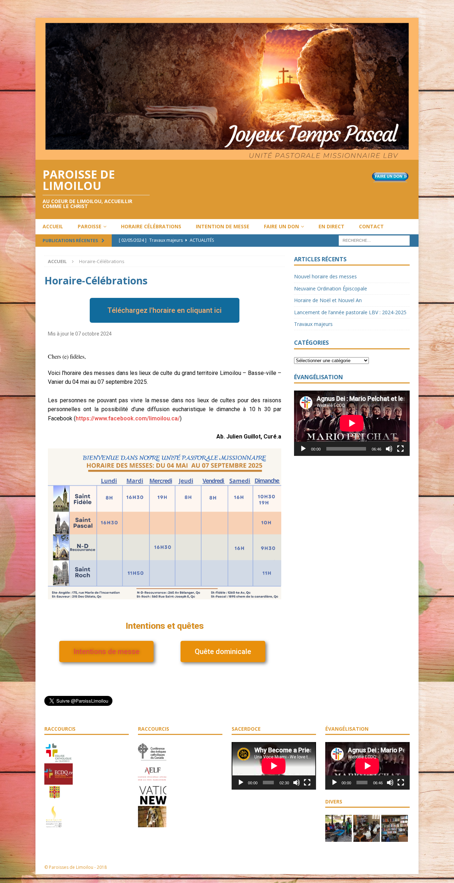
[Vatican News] (152, 802)
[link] (128, 418)
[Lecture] (303, 448)
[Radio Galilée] (53, 824)
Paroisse (89, 226)
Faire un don (281, 226)
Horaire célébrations (151, 226)
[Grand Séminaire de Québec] (54, 802)
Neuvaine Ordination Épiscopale (330, 288)
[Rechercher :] (374, 239)
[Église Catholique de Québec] (58, 759)
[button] (164, 310)
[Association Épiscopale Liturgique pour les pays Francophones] (152, 781)
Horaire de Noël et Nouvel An (328, 300)
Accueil (53, 226)
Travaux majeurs (313, 324)
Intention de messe (222, 226)
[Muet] (389, 448)
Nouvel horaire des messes (325, 276)
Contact (371, 226)
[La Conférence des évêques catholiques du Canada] (152, 759)
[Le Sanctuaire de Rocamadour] (152, 823)
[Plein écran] (400, 448)
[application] (352, 423)
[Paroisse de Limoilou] (227, 155)
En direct (331, 226)
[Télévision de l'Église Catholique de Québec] (58, 781)
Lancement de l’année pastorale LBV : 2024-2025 (350, 312)
